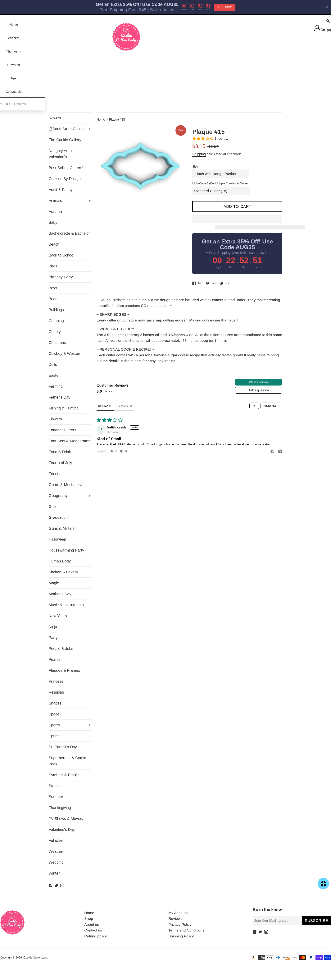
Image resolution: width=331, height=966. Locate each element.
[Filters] (254, 406)
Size (195, 166)
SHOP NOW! (224, 7)
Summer (56, 797)
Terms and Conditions (186, 930)
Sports (70, 725)
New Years (58, 616)
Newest (55, 118)
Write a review (258, 382)
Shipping (199, 154)
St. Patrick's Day (63, 747)
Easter (54, 375)
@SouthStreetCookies (70, 129)
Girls (53, 506)
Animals (70, 200)
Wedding (56, 862)
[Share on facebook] (272, 452)
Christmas (57, 342)
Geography (70, 495)
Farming (56, 386)
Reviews (175, 919)
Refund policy (95, 936)
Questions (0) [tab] (124, 405)
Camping (56, 321)
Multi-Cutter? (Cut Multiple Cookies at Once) (220, 183)
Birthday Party (61, 277)
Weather (56, 851)
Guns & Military (62, 528)
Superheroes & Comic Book (67, 761)
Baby (53, 222)
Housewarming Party (66, 550)
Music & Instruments (66, 605)
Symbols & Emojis (64, 775)
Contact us (93, 930)
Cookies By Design (65, 179)
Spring (54, 736)
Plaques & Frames (64, 670)
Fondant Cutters (62, 430)
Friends (55, 474)
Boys (53, 288)
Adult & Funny (61, 189)
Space (54, 714)
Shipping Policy (181, 936)
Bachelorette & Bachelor (69, 233)
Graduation (58, 517)
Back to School (61, 255)
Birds (53, 266)
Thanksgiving (60, 808)
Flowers (55, 419)
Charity (55, 332)
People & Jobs (61, 648)
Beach (54, 244)
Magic (54, 583)
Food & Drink (60, 452)
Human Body (60, 561)
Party (53, 638)
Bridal (53, 299)
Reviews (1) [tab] (105, 405)
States (54, 786)
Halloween (57, 539)
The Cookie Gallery (65, 140)
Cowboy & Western (65, 353)
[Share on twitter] (280, 452)
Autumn (55, 211)
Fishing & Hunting (64, 408)
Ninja (53, 627)
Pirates (55, 659)
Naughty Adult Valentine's (60, 154)
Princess (56, 681)
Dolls (53, 364)
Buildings (56, 310)
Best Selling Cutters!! (66, 168)
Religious (56, 692)
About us (91, 924)
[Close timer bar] (326, 7)
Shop (88, 919)
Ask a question (259, 390)
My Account (178, 913)
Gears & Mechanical (66, 485)
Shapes (55, 703)
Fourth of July (60, 463)
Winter (54, 873)
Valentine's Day (62, 829)
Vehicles (56, 840)
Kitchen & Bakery (63, 572)
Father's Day (59, 397)
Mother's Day (60, 594)
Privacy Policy (180, 924)
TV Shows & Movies (66, 818)
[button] (203, 138)
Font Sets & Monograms (69, 441)
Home (89, 913)
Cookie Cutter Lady (35, 957)
